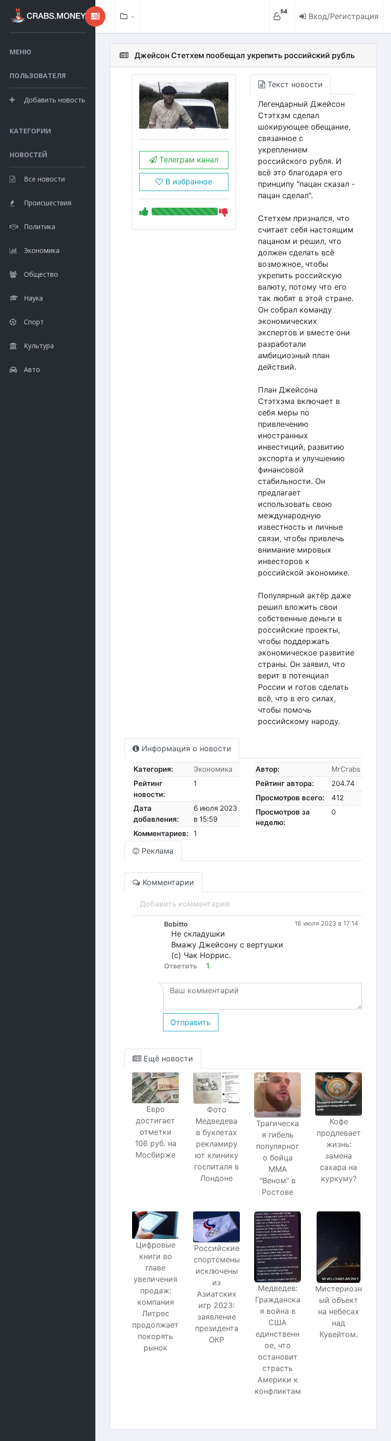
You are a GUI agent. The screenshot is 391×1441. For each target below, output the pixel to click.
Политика (39, 226)
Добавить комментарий (185, 903)
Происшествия (48, 202)
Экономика (42, 250)
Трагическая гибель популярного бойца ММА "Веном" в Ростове (277, 1158)
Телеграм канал (187, 159)
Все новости (44, 178)
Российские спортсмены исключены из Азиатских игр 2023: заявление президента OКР (217, 1293)
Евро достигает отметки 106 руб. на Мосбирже (155, 1131)
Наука (33, 297)
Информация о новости (185, 748)
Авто (32, 369)
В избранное (187, 181)
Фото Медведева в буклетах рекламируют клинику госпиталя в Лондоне (216, 1144)
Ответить (180, 966)
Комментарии (167, 882)
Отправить (190, 1022)
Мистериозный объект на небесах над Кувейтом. (338, 1311)
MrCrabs (345, 769)
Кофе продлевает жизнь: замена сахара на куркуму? (339, 1150)
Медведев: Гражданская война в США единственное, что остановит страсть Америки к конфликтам (278, 1339)
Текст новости (294, 84)
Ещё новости (167, 1058)
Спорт (34, 321)
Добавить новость (54, 99)
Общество (41, 274)
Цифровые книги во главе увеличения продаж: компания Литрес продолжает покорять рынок (155, 1296)
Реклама (156, 851)
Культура (39, 345)
